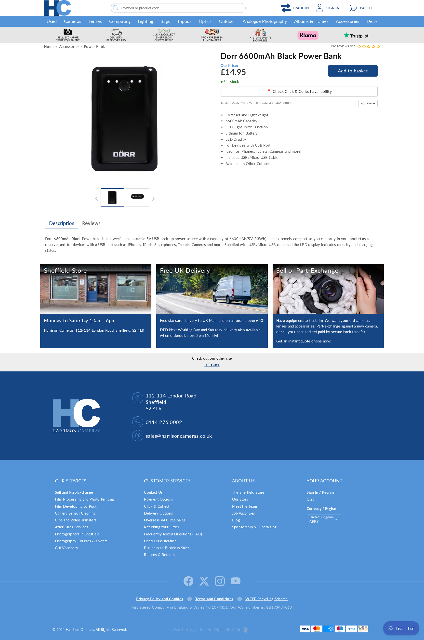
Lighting (145, 21)
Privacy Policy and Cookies (159, 599)
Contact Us (153, 492)
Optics (205, 21)
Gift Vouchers (66, 547)
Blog (236, 520)
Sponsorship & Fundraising (254, 527)
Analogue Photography (265, 21)
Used (52, 21)
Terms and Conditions (214, 599)
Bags (165, 21)
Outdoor (227, 21)
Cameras (72, 21)
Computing (120, 21)
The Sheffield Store (248, 492)
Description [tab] (61, 223)
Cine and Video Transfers (75, 520)
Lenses (95, 21)
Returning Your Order (161, 527)
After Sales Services (71, 527)
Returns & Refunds (159, 554)
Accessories (347, 21)
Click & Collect (157, 506)
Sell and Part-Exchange (74, 492)
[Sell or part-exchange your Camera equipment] (328, 289)
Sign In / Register (321, 492)
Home (49, 46)
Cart (310, 499)
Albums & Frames (311, 21)
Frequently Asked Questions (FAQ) (173, 534)
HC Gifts (211, 365)
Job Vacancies (243, 513)
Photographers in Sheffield (77, 534)
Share (370, 103)
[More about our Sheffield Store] (95, 289)
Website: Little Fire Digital (206, 629)
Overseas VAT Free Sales (165, 520)
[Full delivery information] (211, 289)
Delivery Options (158, 513)
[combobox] (178, 8)
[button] (363, 8)
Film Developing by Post (75, 506)
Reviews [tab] (91, 223)
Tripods (184, 21)
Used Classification (160, 541)
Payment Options (158, 499)
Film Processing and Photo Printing (84, 499)
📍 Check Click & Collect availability (299, 91)
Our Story (240, 499)
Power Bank (94, 46)
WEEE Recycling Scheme (266, 599)
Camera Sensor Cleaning (75, 513)
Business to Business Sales (167, 547)
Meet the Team (244, 506)
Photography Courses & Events (81, 541)
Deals (372, 21)
